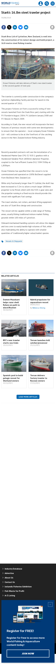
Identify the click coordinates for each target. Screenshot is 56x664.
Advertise (9, 573)
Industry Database (13, 568)
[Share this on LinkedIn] (15, 27)
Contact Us (10, 582)
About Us (9, 577)
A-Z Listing (10, 595)
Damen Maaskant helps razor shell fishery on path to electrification (11, 303)
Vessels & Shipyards (14, 241)
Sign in (21, 21)
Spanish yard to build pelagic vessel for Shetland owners (13, 378)
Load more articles (28, 397)
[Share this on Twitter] (9, 27)
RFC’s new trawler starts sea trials (11, 341)
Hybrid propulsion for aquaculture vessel (40, 300)
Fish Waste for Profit (14, 591)
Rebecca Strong (39, 308)
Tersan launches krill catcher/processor (40, 341)
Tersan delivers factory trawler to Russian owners (38, 378)
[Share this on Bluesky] (20, 27)
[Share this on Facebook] (3, 27)
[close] (54, 21)
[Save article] (52, 27)
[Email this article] (26, 27)
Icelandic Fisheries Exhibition (18, 586)
